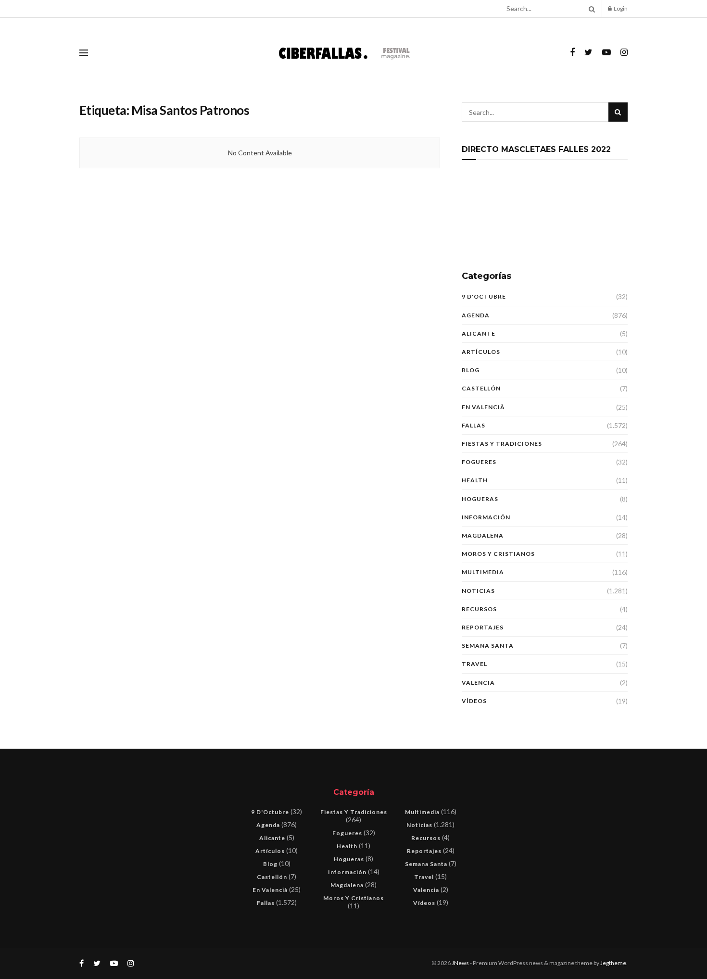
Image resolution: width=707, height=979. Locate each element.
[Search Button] (590, 8)
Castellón (481, 388)
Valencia (478, 682)
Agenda (476, 315)
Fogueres (479, 461)
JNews (460, 962)
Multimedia (483, 572)
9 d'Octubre (484, 296)
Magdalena (483, 535)
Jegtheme (613, 962)
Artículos (481, 351)
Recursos (479, 609)
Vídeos (474, 700)
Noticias (478, 590)
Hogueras (480, 498)
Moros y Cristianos (498, 553)
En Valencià (483, 407)
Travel (474, 663)
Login (620, 8)
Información (486, 517)
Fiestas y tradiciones (502, 443)
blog (471, 370)
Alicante (478, 333)
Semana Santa (488, 645)
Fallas (473, 425)
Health (475, 480)
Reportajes (483, 627)
